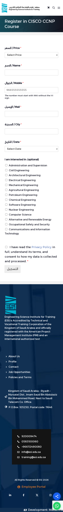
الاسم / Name (13, 65)
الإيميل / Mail (13, 106)
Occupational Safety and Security (29, 224)
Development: (38, 510)
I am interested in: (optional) (22, 159)
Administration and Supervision (28, 165)
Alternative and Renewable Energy (30, 219)
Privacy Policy (41, 247)
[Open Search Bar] (53, 7)
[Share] (57, 496)
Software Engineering (22, 204)
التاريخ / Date (13, 141)
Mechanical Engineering (23, 185)
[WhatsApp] (57, 506)
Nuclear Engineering (21, 209)
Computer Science (20, 214)
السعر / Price (13, 48)
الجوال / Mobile (14, 83)
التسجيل (12, 269)
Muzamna (56, 510)
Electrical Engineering (22, 180)
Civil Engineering (19, 170)
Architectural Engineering (25, 175)
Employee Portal (34, 486)
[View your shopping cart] (48, 7)
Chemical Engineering (22, 199)
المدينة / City (13, 124)
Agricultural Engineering (24, 190)
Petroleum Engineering (23, 195)
